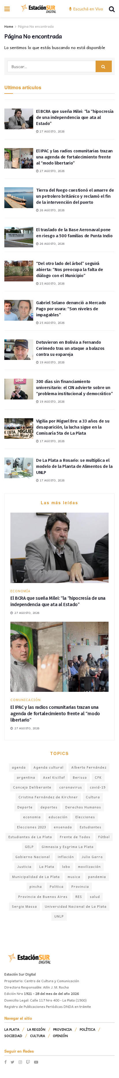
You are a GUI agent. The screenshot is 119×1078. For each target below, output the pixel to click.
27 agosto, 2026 (52, 131)
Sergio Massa (24, 906)
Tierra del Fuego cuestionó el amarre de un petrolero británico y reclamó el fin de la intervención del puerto (75, 196)
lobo (66, 866)
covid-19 (97, 787)
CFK (98, 777)
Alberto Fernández (89, 767)
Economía (20, 591)
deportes (48, 807)
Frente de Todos (75, 836)
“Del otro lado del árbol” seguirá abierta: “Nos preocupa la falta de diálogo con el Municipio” (69, 269)
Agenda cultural (49, 767)
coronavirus (70, 787)
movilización (89, 866)
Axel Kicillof (54, 777)
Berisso (80, 777)
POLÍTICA (87, 1029)
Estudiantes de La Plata (30, 836)
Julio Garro (92, 856)
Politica (57, 886)
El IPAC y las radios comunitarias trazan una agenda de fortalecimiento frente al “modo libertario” (74, 157)
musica (74, 876)
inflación (66, 856)
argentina (26, 777)
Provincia (80, 886)
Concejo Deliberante (32, 787)
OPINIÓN (60, 1035)
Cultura (93, 797)
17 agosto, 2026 (52, 441)
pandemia (97, 876)
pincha (35, 886)
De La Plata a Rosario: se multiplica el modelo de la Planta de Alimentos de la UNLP (74, 466)
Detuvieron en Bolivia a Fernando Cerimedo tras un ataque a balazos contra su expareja (70, 348)
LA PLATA (11, 1029)
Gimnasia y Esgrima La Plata (68, 846)
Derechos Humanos (83, 807)
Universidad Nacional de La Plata (76, 906)
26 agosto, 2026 (52, 210)
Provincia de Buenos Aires (43, 896)
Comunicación (25, 699)
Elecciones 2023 (31, 827)
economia (32, 816)
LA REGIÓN (36, 1029)
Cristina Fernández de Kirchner (48, 797)
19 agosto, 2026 (52, 362)
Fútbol (104, 836)
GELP (29, 846)
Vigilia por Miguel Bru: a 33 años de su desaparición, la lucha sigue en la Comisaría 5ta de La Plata (72, 427)
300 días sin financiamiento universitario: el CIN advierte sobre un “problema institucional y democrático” (74, 387)
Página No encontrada (36, 26)
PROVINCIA (62, 1029)
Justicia (24, 866)
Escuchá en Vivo (87, 8)
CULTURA (37, 1035)
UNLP (59, 916)
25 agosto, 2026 (52, 283)
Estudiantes (90, 827)
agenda (19, 767)
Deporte (25, 807)
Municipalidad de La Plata (36, 876)
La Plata (46, 866)
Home (8, 26)
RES (78, 896)
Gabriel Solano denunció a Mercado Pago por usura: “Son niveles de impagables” (71, 308)
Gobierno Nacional (32, 856)
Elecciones (85, 816)
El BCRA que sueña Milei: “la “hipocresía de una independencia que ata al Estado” (75, 117)
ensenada (63, 827)
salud (95, 896)
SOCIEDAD (13, 1035)
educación (58, 816)
